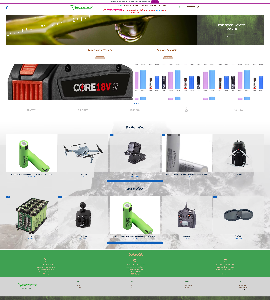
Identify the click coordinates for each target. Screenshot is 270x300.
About (132, 283)
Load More (135, 180)
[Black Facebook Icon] (239, 289)
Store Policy (187, 287)
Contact (132, 287)
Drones (78, 283)
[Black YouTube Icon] (244, 289)
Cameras (78, 285)
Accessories (79, 287)
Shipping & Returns (188, 285)
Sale (77, 289)
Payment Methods (188, 289)
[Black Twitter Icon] (242, 289)
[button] (198, 7)
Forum (132, 285)
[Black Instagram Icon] (241, 289)
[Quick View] (31, 153)
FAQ (185, 283)
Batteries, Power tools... (26, 288)
